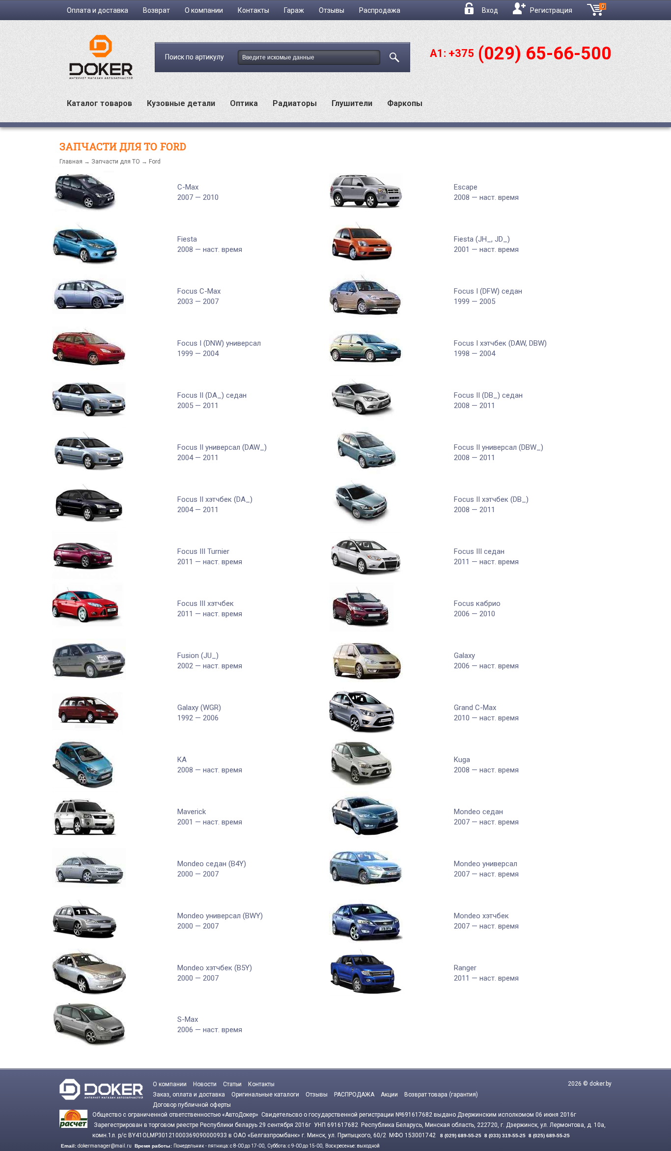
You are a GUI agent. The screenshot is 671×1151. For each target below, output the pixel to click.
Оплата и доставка (97, 10)
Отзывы (331, 10)
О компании (204, 10)
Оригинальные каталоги (265, 1094)
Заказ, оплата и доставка (189, 1094)
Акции (389, 1094)
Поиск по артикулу (195, 57)
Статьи (232, 1084)
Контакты (253, 10)
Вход (490, 10)
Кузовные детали (181, 103)
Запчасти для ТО (115, 161)
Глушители (352, 103)
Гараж (294, 10)
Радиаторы (295, 103)
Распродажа (379, 10)
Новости (205, 1084)
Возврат (156, 10)
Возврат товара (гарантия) (441, 1094)
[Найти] (392, 55)
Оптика (244, 103)
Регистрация (551, 10)
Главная (71, 161)
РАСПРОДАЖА (354, 1094)
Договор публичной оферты (192, 1104)
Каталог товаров (99, 103)
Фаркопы (404, 103)
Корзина (606, 8)
